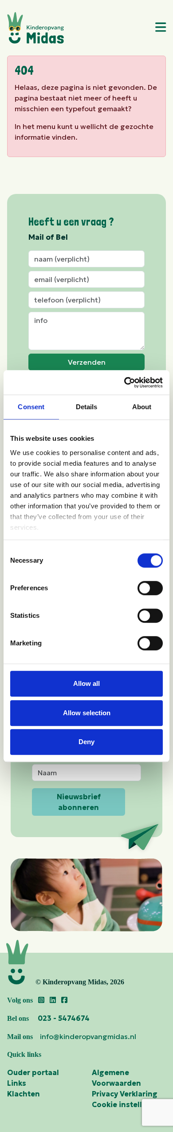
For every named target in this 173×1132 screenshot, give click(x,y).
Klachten (23, 1093)
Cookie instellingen (127, 1104)
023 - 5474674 (64, 1018)
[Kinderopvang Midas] (76, 28)
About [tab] (142, 407)
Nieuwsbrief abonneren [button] (79, 802)
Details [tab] (87, 407)
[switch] (150, 588)
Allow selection (86, 713)
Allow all (86, 683)
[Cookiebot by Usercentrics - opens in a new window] (124, 382)
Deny (86, 741)
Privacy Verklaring (124, 1093)
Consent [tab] (31, 407)
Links (16, 1083)
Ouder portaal (33, 1072)
